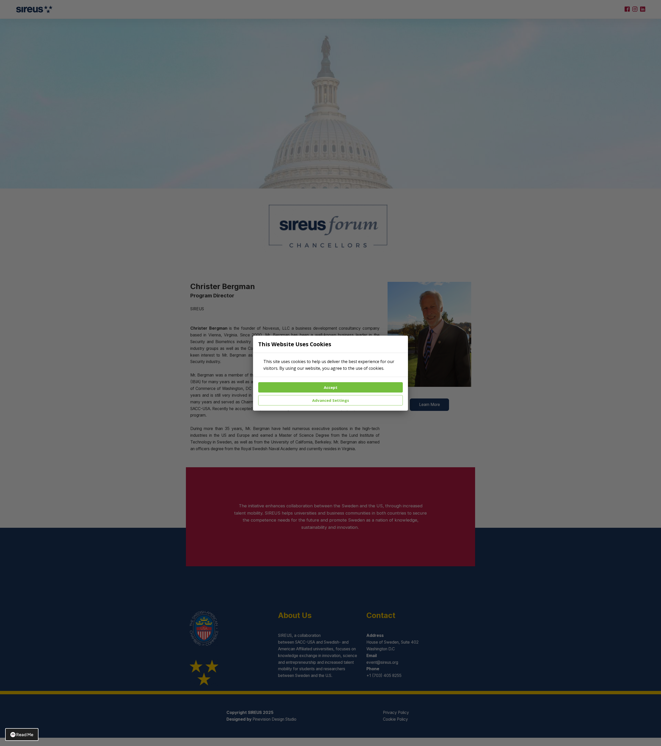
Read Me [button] (24, 734)
